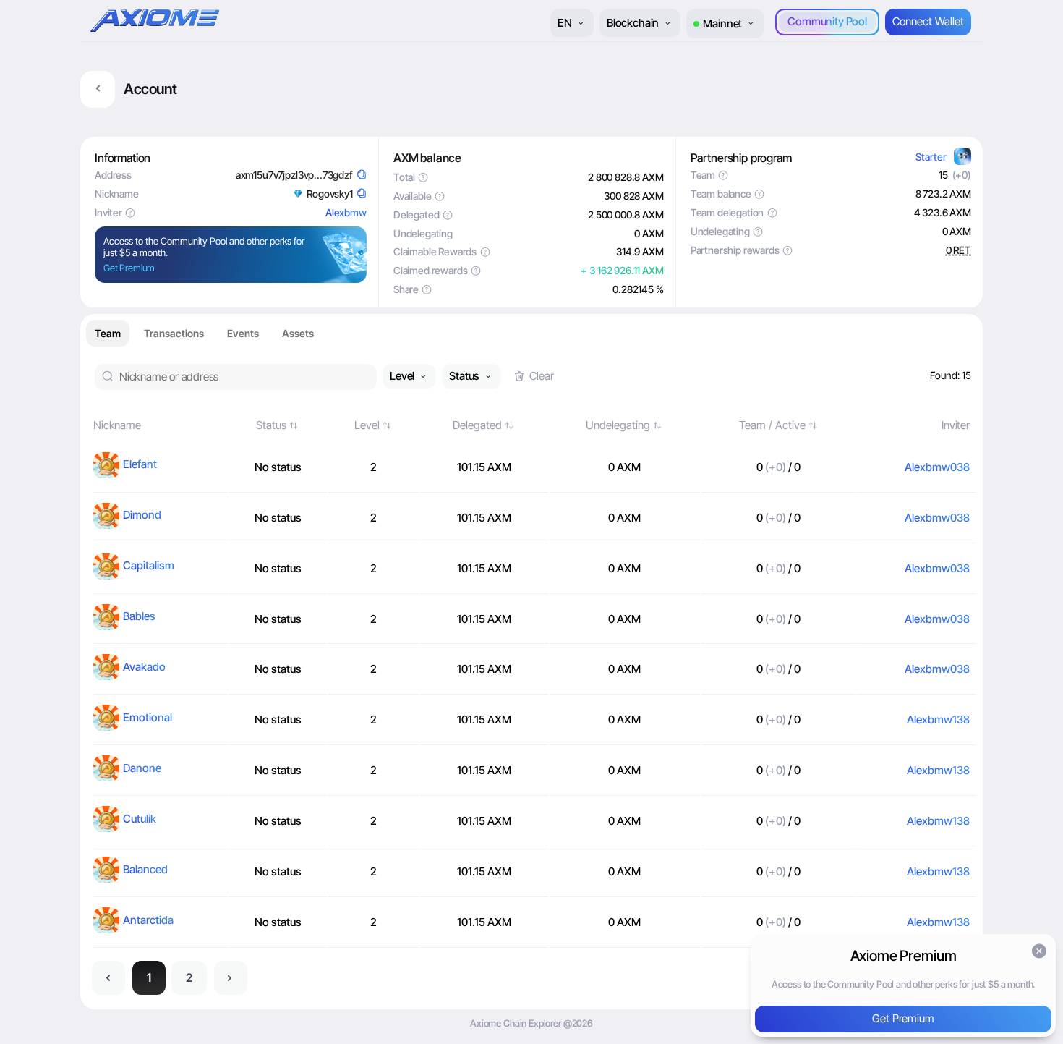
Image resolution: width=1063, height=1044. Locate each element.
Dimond (142, 515)
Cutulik (139, 819)
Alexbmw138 (938, 719)
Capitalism (148, 565)
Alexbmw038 (937, 467)
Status (271, 425)
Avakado (144, 667)
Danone (142, 768)
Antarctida (148, 920)
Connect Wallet (928, 21)
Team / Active (772, 425)
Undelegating (618, 425)
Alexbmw (346, 212)
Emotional (147, 717)
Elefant (140, 464)
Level (367, 425)
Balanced (145, 869)
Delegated (477, 425)
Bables (139, 616)
